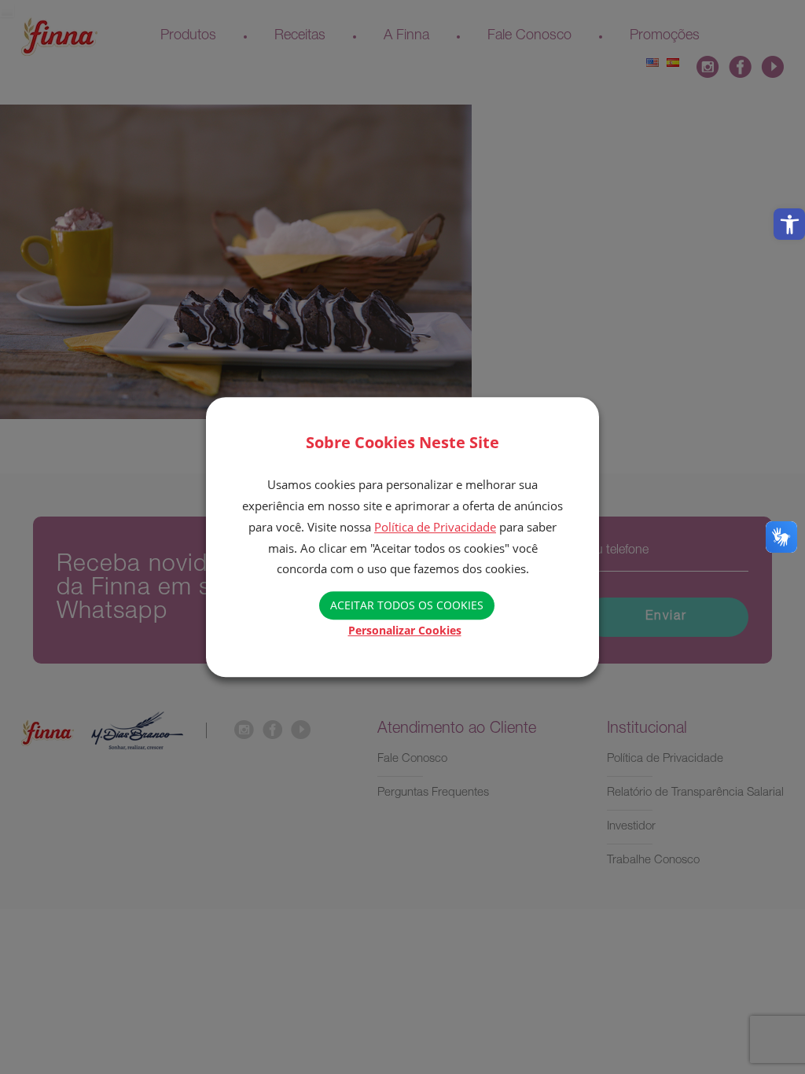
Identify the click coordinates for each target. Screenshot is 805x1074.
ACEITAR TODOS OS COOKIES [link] (406, 605)
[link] (789, 224)
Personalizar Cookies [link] (404, 630)
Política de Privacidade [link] (435, 527)
